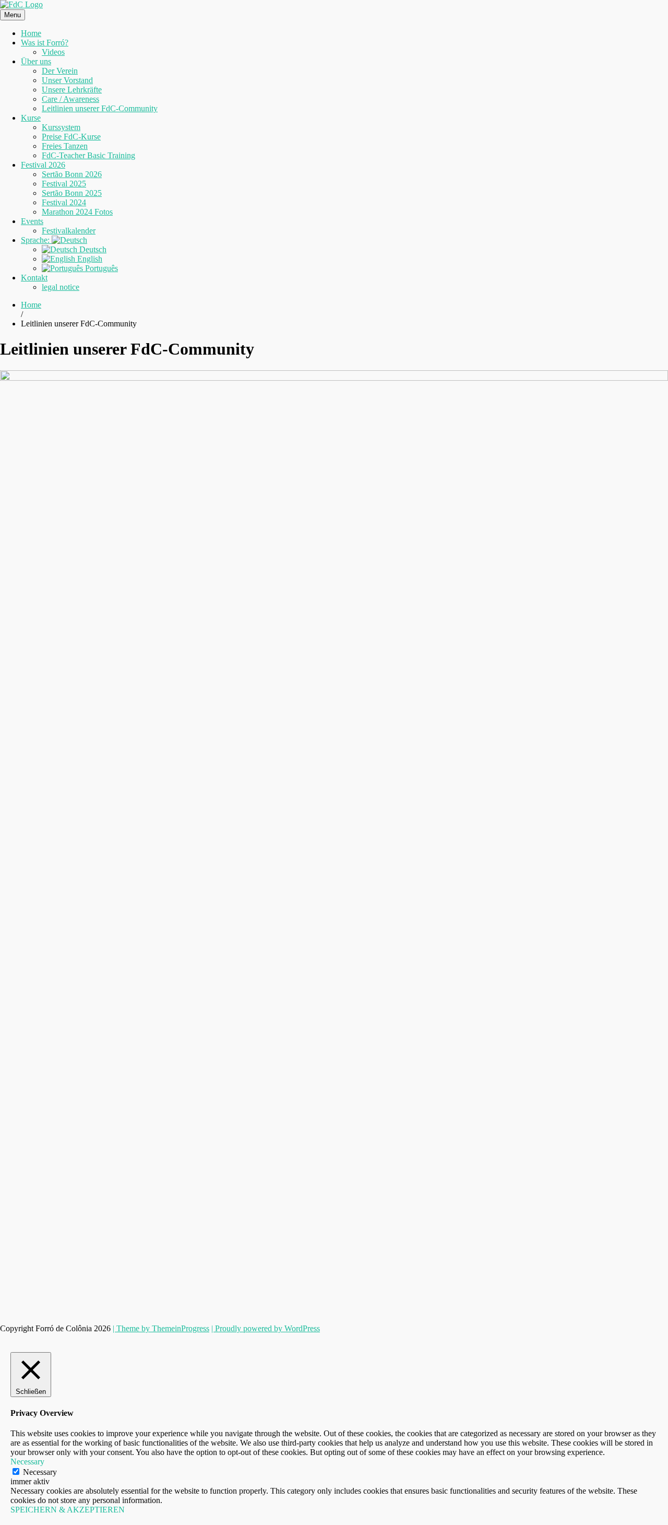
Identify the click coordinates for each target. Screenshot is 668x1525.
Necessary (40, 1472)
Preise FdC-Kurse (71, 136)
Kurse (31, 117)
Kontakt (34, 277)
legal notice (60, 287)
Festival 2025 (64, 183)
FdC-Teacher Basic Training (88, 155)
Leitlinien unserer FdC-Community (100, 108)
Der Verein (60, 70)
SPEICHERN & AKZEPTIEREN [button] (67, 1509)
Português (100, 268)
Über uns (36, 61)
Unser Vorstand (67, 80)
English (88, 258)
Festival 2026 (43, 164)
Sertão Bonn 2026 (72, 174)
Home (31, 33)
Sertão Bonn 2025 (72, 193)
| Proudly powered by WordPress (265, 1328)
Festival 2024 (64, 202)
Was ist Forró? (44, 42)
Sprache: (36, 240)
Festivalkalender (69, 230)
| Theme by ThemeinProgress (161, 1328)
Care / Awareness (70, 99)
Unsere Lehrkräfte (72, 89)
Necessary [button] (27, 1461)
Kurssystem (61, 127)
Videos (53, 52)
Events (32, 221)
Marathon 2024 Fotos (77, 211)
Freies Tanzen (65, 146)
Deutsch (91, 249)
